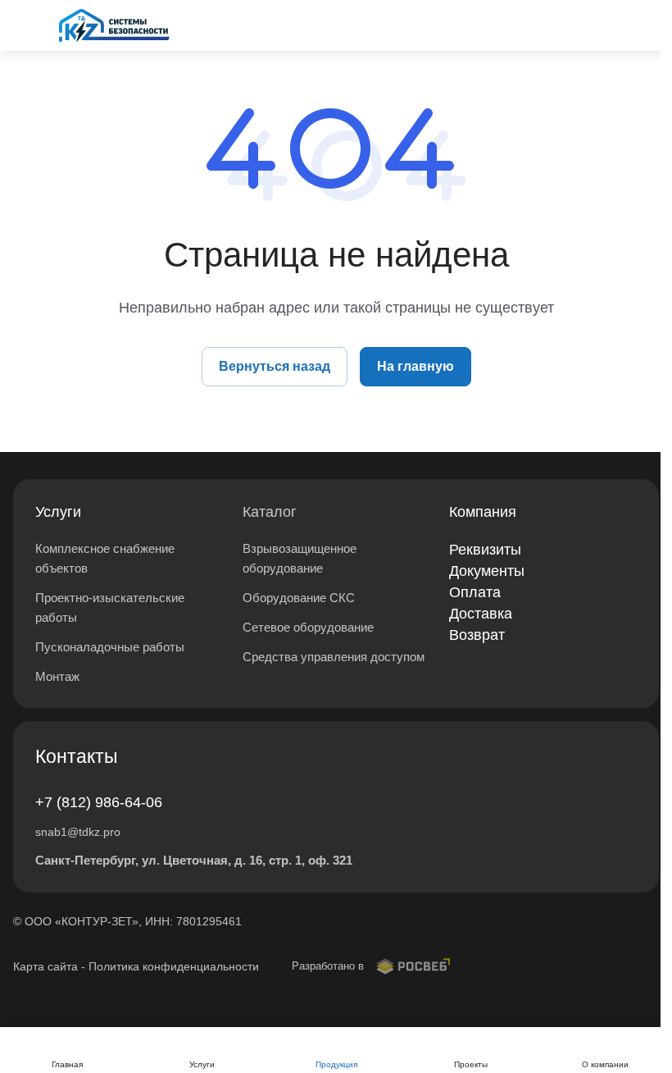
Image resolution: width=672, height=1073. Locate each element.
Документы (486, 571)
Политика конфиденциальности (174, 966)
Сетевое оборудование (308, 627)
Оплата (475, 592)
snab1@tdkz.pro (77, 831)
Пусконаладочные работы (109, 647)
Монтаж (57, 676)
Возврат (477, 635)
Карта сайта (45, 966)
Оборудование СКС (299, 598)
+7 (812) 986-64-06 (98, 802)
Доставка (480, 613)
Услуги (58, 512)
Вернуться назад (274, 366)
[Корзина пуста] (649, 25)
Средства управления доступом (334, 657)
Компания (482, 512)
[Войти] (603, 25)
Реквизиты (485, 549)
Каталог (270, 512)
